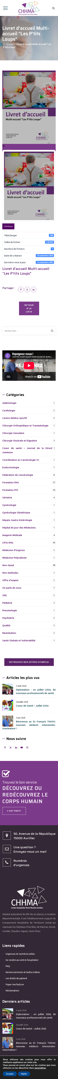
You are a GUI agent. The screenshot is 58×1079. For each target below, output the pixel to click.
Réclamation (12, 990)
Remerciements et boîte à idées (23, 972)
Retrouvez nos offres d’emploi (29, 662)
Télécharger (8, 226)
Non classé (8, 565)
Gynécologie (9, 505)
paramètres (40, 1068)
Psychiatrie (8, 618)
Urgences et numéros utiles (20, 953)
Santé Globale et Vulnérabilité (18, 640)
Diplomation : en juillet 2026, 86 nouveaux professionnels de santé (36, 691)
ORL (4, 595)
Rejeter (24, 1074)
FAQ (8, 966)
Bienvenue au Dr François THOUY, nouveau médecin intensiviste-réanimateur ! (29, 725)
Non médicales (10, 572)
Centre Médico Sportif (14, 418)
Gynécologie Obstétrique (16, 512)
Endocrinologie (10, 467)
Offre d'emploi (10, 580)
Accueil (9, 44)
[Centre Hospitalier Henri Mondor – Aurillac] (29, 8)
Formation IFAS (10, 482)
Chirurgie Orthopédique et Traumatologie (25, 425)
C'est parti (14, 811)
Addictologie (9, 403)
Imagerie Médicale (12, 535)
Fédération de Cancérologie (17, 475)
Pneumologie (9, 610)
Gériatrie (7, 497)
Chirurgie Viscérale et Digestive (19, 440)
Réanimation (9, 633)
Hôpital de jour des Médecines (19, 527)
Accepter (10, 1074)
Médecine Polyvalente (14, 557)
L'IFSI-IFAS (7, 542)
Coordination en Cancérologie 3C (20, 460)
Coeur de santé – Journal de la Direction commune (29, 450)
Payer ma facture (15, 984)
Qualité (6, 625)
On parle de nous (11, 587)
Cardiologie (8, 410)
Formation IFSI (10, 490)
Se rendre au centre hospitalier (22, 960)
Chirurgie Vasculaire (13, 433)
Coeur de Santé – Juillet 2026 (32, 705)
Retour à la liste (29, 308)
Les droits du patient (16, 978)
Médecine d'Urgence (13, 550)
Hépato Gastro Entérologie (17, 520)
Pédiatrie (7, 602)
